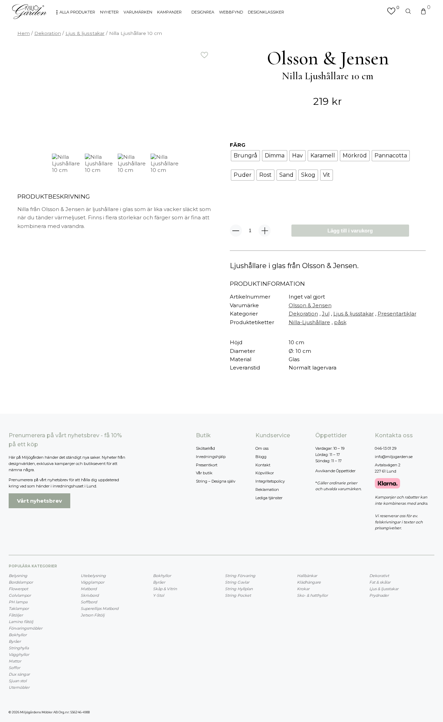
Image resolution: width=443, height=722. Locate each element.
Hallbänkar (307, 575)
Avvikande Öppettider (335, 470)
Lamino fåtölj (21, 621)
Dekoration (47, 33)
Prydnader (379, 595)
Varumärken (138, 12)
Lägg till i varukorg (350, 231)
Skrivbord (90, 595)
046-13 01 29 (385, 448)
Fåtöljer (16, 615)
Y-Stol (158, 595)
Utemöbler (19, 687)
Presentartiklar (397, 313)
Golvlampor (20, 595)
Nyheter (109, 12)
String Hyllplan (239, 588)
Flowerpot (18, 588)
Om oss (262, 448)
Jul (325, 313)
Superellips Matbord (99, 608)
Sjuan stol (18, 680)
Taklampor (19, 608)
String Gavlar (237, 582)
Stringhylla (19, 648)
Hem (23, 33)
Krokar (303, 588)
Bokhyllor (18, 634)
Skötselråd (205, 448)
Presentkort (206, 465)
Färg (237, 144)
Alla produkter (77, 12)
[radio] (245, 155)
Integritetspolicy (270, 481)
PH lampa (18, 602)
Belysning (18, 575)
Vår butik (204, 472)
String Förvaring (240, 575)
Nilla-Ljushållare (309, 322)
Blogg (260, 456)
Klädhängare (309, 582)
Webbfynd (231, 12)
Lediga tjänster (268, 497)
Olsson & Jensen (310, 305)
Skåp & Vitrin (165, 588)
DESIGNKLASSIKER (266, 12)
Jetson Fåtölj (93, 615)
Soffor (14, 667)
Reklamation (267, 489)
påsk (340, 322)
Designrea (202, 12)
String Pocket (238, 595)
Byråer (15, 641)
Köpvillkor (264, 472)
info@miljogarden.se (394, 456)
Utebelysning (93, 575)
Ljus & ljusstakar (85, 33)
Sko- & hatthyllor (312, 595)
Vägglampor (92, 582)
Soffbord (89, 602)
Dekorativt (379, 575)
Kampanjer (169, 12)
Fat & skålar (379, 582)
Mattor (15, 661)
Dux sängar (19, 674)
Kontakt (262, 465)
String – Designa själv (215, 481)
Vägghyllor (19, 654)
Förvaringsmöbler (25, 628)
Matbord (89, 588)
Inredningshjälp (211, 456)
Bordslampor (21, 582)
